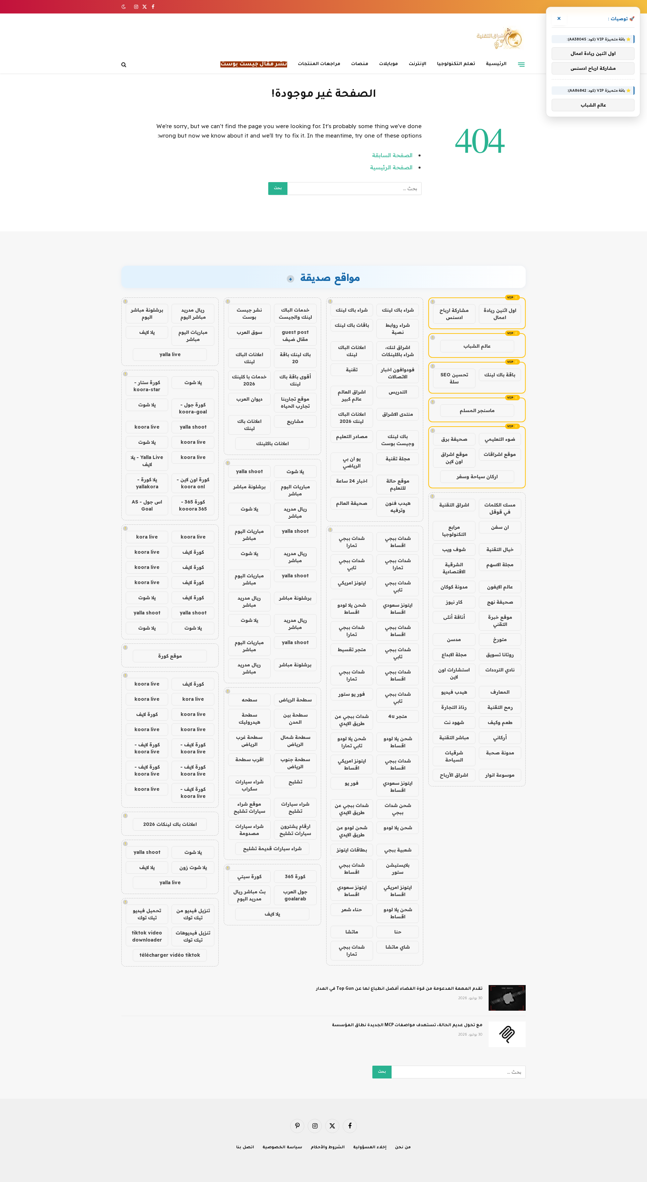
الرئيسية (496, 64)
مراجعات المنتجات (319, 64)
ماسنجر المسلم (477, 410)
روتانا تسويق (500, 655)
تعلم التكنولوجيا (456, 64)
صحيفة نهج (500, 602)
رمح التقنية (500, 707)
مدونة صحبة (500, 753)
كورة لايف (193, 552)
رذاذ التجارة (454, 707)
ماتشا (351, 932)
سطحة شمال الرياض (295, 740)
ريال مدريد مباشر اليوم (193, 313)
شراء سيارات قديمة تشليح (272, 848)
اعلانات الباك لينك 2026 (352, 417)
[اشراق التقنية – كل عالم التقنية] (498, 38)
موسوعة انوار (500, 775)
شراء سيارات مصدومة (249, 829)
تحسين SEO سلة (454, 378)
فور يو (352, 783)
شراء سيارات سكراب (249, 785)
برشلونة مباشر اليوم (147, 313)
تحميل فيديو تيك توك (147, 914)
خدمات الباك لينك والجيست (295, 313)
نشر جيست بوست (249, 313)
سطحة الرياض (295, 700)
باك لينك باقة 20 (295, 358)
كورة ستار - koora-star (146, 386)
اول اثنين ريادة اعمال (500, 313)
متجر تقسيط (352, 649)
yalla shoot (249, 471)
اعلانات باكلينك (272, 443)
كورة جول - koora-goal (193, 408)
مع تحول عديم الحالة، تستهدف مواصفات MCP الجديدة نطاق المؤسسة (407, 1025)
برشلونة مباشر (249, 487)
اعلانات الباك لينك (352, 350)
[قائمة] (521, 64)
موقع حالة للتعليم (397, 484)
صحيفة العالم (351, 503)
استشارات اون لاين (454, 673)
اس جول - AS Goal (147, 505)
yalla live (170, 354)
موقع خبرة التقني (500, 620)
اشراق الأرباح (454, 775)
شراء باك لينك (398, 310)
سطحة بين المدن (295, 718)
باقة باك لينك (499, 375)
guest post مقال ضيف (295, 335)
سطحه (249, 700)
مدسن (454, 639)
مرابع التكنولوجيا (454, 530)
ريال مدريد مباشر (295, 512)
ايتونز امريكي (352, 583)
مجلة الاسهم (500, 564)
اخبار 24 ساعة (351, 481)
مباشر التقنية (454, 737)
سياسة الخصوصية (282, 1148)
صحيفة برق (454, 439)
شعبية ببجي (397, 850)
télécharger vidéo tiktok (170, 955)
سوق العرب (249, 332)
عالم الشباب (477, 346)
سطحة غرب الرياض (249, 740)
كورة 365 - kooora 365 (193, 505)
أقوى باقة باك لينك (295, 380)
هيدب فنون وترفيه (397, 506)
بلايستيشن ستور (397, 868)
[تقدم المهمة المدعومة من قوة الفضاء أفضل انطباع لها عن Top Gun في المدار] (507, 998)
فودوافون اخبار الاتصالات (397, 373)
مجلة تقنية (398, 459)
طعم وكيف (500, 722)
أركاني (500, 737)
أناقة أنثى (454, 617)
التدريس (398, 392)
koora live (146, 427)
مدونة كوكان (454, 587)
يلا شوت (295, 471)
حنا (397, 932)
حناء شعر (351, 909)
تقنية (352, 370)
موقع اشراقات (500, 454)
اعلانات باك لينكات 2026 (170, 824)
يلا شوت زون (193, 867)
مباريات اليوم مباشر (295, 490)
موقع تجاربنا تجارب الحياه (295, 402)
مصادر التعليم (352, 436)
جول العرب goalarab (295, 895)
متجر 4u (397, 716)
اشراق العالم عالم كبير (352, 395)
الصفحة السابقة (392, 154)
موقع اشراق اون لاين (454, 457)
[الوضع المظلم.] (124, 6)
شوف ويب (454, 549)
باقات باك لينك (352, 325)
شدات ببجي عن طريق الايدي (352, 719)
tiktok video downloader (147, 936)
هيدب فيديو (454, 692)
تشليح (295, 782)
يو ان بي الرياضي (352, 462)
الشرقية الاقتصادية (453, 568)
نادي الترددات (500, 670)
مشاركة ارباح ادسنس (454, 313)
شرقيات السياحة (454, 756)
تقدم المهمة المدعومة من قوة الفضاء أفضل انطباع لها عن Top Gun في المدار (399, 989)
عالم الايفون (500, 587)
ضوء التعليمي (500, 439)
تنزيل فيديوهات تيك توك (193, 936)
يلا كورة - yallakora (147, 483)
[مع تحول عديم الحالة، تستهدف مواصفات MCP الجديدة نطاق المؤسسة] (507, 1034)
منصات (359, 64)
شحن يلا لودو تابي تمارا (351, 742)
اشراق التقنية (454, 505)
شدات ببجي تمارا (352, 541)
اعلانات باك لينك (249, 424)
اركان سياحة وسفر (477, 476)
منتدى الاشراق (397, 414)
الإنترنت (417, 64)
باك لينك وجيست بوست (397, 439)
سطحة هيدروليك (249, 718)
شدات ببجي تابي (352, 564)
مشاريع (295, 421)
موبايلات (388, 64)
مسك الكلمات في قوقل (500, 508)
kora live (147, 537)
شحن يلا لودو (397, 828)
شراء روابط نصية (398, 328)
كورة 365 (295, 876)
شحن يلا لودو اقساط (351, 608)
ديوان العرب (249, 399)
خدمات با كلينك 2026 (249, 380)
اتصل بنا (245, 1148)
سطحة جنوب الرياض (295, 763)
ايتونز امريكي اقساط (352, 764)
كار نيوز (454, 602)
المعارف (500, 692)
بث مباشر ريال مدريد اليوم (249, 895)
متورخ (500, 639)
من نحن (403, 1148)
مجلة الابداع (454, 655)
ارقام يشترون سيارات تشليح (295, 829)
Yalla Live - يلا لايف (147, 460)
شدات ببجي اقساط (398, 541)
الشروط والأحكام (328, 1148)
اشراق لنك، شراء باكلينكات (397, 350)
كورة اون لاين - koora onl (193, 483)
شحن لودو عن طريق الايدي (351, 831)
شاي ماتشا (398, 947)
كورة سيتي (249, 876)
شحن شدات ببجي (397, 808)
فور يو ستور (351, 694)
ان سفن (500, 527)
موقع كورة (170, 656)
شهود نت (454, 722)
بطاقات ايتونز (352, 850)
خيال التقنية (500, 549)
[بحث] (124, 64)
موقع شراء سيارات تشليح (249, 807)
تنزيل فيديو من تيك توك (193, 914)
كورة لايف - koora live (193, 748)
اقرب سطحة (249, 759)
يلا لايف (272, 914)
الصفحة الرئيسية (391, 167)
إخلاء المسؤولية (370, 1148)
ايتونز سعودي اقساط (397, 608)
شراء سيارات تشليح (295, 807)
